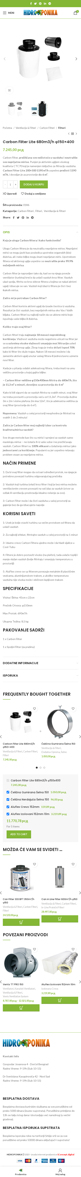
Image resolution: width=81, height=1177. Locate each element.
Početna (8, 127)
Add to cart (18, 834)
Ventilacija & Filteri (26, 127)
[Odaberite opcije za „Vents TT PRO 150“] (21, 1007)
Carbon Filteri (47, 127)
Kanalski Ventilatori (25, 988)
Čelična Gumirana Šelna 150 (58, 743)
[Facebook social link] (31, 3)
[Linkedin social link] (45, 3)
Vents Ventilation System (15, 996)
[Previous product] (69, 134)
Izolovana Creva (49, 988)
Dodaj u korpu (34, 184)
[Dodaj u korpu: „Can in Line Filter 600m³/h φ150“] (59, 918)
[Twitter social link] (35, 3)
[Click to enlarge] (9, 90)
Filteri (62, 127)
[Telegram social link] (49, 3)
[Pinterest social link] (40, 3)
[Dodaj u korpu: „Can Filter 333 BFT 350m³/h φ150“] (21, 922)
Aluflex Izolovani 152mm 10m (58, 984)
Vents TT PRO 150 (13, 984)
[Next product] (76, 134)
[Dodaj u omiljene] (34, 708)
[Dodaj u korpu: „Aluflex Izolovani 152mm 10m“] (59, 1000)
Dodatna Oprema (50, 752)
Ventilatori (8, 988)
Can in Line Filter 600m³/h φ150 (59, 899)
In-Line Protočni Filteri (52, 907)
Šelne (64, 752)
